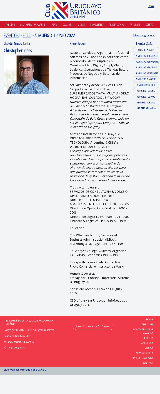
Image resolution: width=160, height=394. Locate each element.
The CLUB (147, 324)
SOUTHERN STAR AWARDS (32, 24)
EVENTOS (11, 35)
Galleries (68, 24)
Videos (81, 24)
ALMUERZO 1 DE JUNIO (146, 90)
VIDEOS (149, 348)
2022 (26, 35)
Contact (149, 24)
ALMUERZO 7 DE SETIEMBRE (147, 73)
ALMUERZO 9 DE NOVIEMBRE (147, 61)
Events (54, 24)
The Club (10, 24)
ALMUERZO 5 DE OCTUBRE (146, 67)
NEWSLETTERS (145, 353)
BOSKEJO (41, 369)
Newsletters (97, 24)
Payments (135, 24)
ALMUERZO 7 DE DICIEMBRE (147, 55)
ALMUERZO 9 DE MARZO (146, 108)
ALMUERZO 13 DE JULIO (146, 85)
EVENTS (149, 338)
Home (150, 319)
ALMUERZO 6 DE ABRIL (146, 102)
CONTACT (148, 363)
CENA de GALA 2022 (146, 49)
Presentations (117, 24)
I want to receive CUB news (93, 326)
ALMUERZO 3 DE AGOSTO (146, 79)
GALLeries (147, 343)
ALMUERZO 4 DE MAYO (146, 96)
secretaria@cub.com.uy (21, 342)
